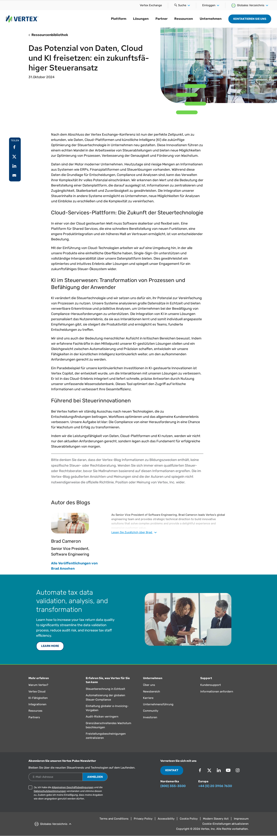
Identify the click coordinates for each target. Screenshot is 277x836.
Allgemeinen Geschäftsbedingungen (72, 787)
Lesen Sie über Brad (132, 532)
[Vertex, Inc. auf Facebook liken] (200, 770)
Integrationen (37, 704)
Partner (161, 19)
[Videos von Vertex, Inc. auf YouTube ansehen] (228, 770)
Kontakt (171, 770)
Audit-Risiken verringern (102, 716)
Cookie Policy (189, 818)
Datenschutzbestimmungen (50, 791)
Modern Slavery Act (216, 818)
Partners (34, 717)
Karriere (148, 698)
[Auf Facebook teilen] (14, 147)
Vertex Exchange (151, 5)
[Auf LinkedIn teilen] (14, 166)
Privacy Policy (143, 818)
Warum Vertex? (38, 685)
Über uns (149, 685)
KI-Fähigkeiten (38, 698)
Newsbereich (151, 691)
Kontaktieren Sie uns (249, 19)
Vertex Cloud (36, 691)
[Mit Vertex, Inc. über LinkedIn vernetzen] (218, 770)
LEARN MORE (50, 646)
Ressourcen (183, 19)
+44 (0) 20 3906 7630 (215, 786)
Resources (35, 710)
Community (150, 710)
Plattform (118, 19)
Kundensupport (210, 685)
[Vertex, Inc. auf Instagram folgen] (237, 770)
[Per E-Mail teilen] (14, 175)
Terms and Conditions (114, 818)
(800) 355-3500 (173, 786)
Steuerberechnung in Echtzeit (105, 689)
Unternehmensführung (158, 704)
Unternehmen (211, 19)
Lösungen (141, 19)
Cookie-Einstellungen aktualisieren (225, 823)
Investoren (150, 717)
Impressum (241, 818)
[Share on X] (14, 156)
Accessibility (166, 818)
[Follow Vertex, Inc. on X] (209, 770)
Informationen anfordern (216, 691)
